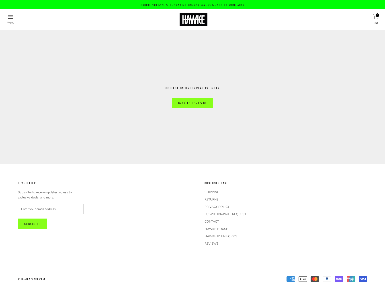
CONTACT (212, 221)
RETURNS (212, 199)
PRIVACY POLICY (217, 207)
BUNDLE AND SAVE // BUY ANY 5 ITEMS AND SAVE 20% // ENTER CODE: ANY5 (192, 4)
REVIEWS (212, 244)
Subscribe (32, 224)
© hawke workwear (32, 279)
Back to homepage (192, 103)
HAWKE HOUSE (216, 229)
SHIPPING (212, 192)
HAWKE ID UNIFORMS (221, 236)
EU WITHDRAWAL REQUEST (225, 214)
